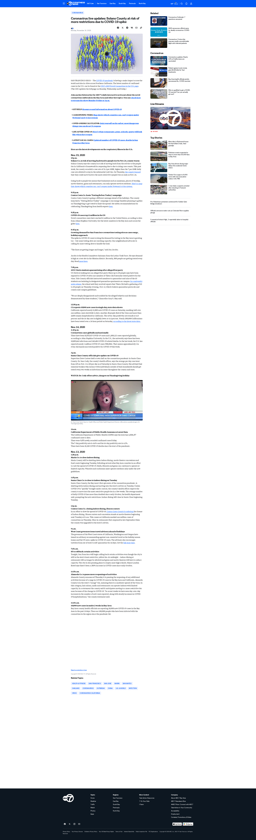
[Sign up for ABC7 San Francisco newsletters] (79, 824)
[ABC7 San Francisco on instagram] (74, 824)
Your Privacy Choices (77, 831)
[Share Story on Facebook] (118, 27)
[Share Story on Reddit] (127, 27)
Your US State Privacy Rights (106, 831)
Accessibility (175, 811)
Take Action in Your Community (181, 807)
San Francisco (101, 3)
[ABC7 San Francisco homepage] (76, 3)
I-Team (141, 804)
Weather (93, 801)
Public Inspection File (141, 831)
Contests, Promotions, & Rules (181, 817)
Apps (92, 814)
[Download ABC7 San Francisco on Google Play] (188, 824)
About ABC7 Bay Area (178, 798)
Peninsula (132, 3)
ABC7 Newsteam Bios (178, 801)
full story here (129, 542)
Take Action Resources (146, 798)
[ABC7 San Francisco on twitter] (70, 824)
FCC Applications (153, 831)
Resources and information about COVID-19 (102, 109)
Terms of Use (119, 831)
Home (92, 798)
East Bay (113, 3)
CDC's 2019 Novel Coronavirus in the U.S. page (119, 86)
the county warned (133, 172)
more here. (83, 261)
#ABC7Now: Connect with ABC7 (182, 804)
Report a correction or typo (79, 670)
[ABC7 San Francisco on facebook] (65, 824)
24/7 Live (90, 3)
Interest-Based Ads (129, 831)
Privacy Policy (66, 831)
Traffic (92, 804)
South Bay (122, 3)
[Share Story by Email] (136, 27)
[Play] (170, 118)
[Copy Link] (141, 27)
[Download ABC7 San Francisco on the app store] (177, 824)
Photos (92, 811)
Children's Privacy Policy (90, 831)
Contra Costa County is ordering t (120, 511)
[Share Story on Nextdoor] (132, 27)
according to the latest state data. (127, 321)
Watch (92, 807)
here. (111, 206)
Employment (175, 814)
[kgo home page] (68, 798)
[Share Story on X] (122, 27)
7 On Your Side (144, 801)
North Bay (142, 3)
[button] (64, 3)
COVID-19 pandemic (104, 80)
